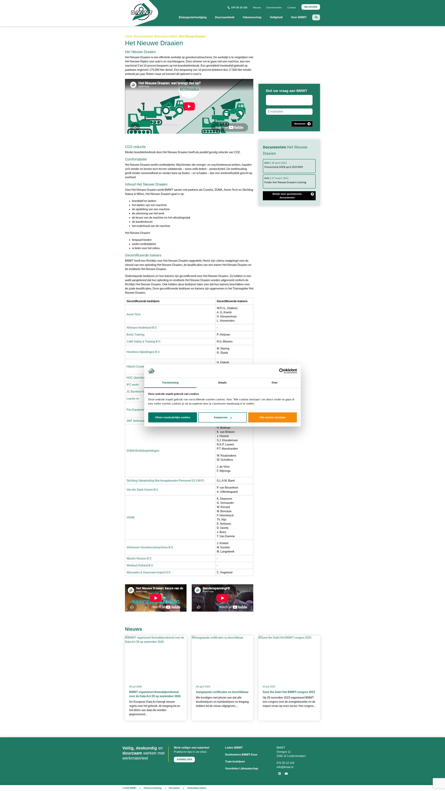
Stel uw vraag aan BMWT (286, 91)
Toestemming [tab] (170, 382)
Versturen (299, 123)
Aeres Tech (133, 314)
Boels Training (135, 334)
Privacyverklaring (152, 788)
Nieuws (257, 7)
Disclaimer (174, 788)
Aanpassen (220, 417)
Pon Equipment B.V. (139, 409)
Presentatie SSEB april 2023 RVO (283, 165)
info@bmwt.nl (285, 767)
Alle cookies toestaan (272, 417)
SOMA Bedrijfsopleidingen (143, 450)
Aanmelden (184, 759)
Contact (291, 7)
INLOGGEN (310, 6)
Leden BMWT (234, 747)
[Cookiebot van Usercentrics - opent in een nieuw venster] (281, 371)
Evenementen (274, 7)
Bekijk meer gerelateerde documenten (287, 195)
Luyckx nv (133, 398)
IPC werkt (133, 384)
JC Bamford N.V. (137, 391)
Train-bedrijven (235, 761)
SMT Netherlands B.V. (140, 420)
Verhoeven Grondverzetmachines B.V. (150, 547)
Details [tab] (222, 382)
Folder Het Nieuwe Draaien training (285, 180)
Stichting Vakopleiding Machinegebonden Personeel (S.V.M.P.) (165, 480)
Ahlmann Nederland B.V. (142, 327)
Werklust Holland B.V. (140, 565)
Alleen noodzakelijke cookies (172, 417)
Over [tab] (275, 382)
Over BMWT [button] (301, 17)
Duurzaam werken (166, 36)
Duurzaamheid (144, 36)
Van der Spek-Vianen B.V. (143, 489)
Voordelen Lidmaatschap (241, 768)
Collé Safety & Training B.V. (144, 341)
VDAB (130, 517)
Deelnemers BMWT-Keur (241, 754)
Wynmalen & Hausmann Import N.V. (149, 572)
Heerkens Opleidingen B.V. (143, 351)
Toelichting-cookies (196, 788)
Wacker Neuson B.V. (139, 558)
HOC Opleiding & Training (143, 377)
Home (128, 36)
